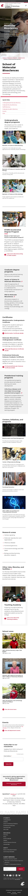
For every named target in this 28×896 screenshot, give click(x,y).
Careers (5, 840)
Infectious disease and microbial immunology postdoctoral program (12, 391)
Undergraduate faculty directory (11, 102)
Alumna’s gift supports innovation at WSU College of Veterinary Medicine (12, 676)
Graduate (5, 821)
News (4, 836)
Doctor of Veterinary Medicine (10, 823)
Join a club (5, 829)
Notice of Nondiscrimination (10, 849)
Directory (5, 834)
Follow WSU (14, 893)
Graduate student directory (10, 109)
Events (4, 111)
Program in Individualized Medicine (12, 864)
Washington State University (8, 1)
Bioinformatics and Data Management (13, 438)
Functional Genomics (8, 487)
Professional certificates (9, 825)
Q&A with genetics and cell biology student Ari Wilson (12, 701)
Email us (13, 794)
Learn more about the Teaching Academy (13, 618)
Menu (26, 5)
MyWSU (19, 892)
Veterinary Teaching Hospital (10, 858)
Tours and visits (7, 827)
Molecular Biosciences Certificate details (14, 349)
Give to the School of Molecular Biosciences (14, 784)
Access (9, 892)
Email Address (8, 756)
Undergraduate (7, 819)
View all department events (12, 730)
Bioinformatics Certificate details (14, 333)
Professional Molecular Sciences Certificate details (14, 367)
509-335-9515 (17, 879)
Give (4, 113)
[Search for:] (9, 869)
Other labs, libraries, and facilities (13, 568)
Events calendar (7, 838)
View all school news (10, 709)
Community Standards (8, 851)
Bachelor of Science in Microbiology (12, 194)
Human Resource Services (9, 842)
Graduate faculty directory (10, 105)
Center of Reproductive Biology (11, 462)
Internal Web (6, 844)
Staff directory (6, 107)
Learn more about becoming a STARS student (15, 254)
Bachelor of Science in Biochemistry (12, 145)
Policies (14, 892)
